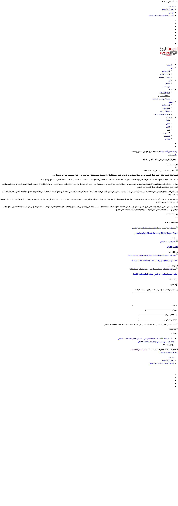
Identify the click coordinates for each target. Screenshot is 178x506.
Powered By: (163, 352)
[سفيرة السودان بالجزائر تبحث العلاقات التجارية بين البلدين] (155, 227)
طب (168, 129)
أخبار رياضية (166, 105)
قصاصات (167, 135)
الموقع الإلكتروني (172, 319)
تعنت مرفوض (172, 246)
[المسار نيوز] (168, 55)
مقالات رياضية (165, 111)
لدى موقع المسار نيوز (138, 349)
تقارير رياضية (166, 108)
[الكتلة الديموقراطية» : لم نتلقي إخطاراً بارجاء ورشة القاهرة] (154, 268)
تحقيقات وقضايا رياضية (162, 114)
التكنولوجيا (166, 132)
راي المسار (166, 86)
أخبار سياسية (166, 71)
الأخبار (172, 68)
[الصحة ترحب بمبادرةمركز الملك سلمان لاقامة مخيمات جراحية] (153, 255)
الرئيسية (170, 65)
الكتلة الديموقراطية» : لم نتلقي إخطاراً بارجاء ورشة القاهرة (155, 274)
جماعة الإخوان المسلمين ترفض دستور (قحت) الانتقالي (156, 341)
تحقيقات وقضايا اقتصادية (161, 98)
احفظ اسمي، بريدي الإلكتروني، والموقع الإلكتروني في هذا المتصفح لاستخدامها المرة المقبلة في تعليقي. (139, 324)
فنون (168, 126)
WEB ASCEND (173, 352)
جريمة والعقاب (164, 77)
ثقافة (168, 120)
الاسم (175, 310)
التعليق (175, 305)
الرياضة (171, 102)
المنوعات (169, 117)
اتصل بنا (171, 6)
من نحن (171, 12)
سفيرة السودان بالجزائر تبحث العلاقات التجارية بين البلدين (156, 233)
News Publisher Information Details (161, 15)
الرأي (171, 80)
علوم (168, 123)
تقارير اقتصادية (165, 92)
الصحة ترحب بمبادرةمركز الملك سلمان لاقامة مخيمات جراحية (155, 260)
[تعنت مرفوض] (169, 241)
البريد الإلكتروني (172, 314)
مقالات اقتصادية (164, 95)
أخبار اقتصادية (165, 74)
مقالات (167, 83)
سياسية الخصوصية (168, 9)
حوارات (167, 139)
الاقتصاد (171, 90)
